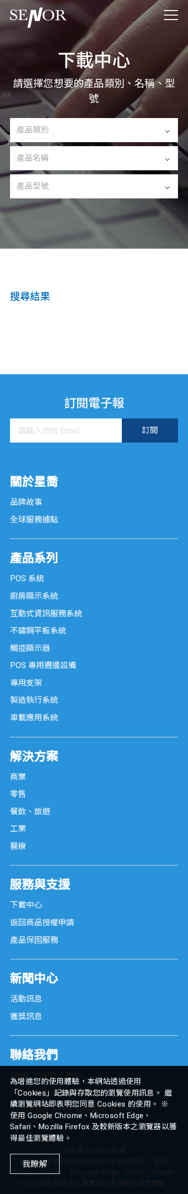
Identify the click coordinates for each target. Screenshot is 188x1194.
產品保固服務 (34, 940)
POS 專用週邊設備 (43, 665)
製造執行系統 (34, 700)
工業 (18, 828)
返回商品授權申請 (42, 922)
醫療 (18, 846)
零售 (18, 794)
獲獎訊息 (26, 1016)
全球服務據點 (34, 519)
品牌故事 (26, 502)
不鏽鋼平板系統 (38, 630)
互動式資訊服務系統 (46, 613)
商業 (18, 777)
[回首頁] (38, 15)
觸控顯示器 (30, 648)
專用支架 (26, 683)
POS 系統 (27, 578)
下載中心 (26, 905)
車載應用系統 (34, 717)
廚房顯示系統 (34, 596)
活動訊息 (26, 999)
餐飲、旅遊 (30, 811)
